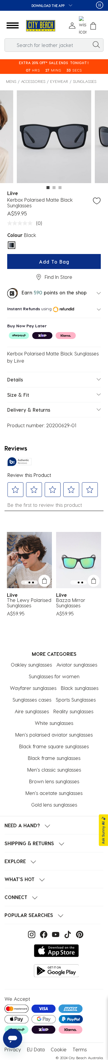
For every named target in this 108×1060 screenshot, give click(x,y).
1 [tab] (48, 187)
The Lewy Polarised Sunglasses (29, 602)
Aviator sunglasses (76, 664)
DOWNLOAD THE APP (48, 5)
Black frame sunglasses (54, 758)
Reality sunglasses (73, 711)
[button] (13, 25)
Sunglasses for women (54, 676)
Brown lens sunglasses (54, 781)
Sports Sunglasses (76, 699)
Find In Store (58, 277)
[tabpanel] (54, 137)
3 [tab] (60, 187)
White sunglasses (54, 723)
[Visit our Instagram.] (31, 933)
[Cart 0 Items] (93, 26)
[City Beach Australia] (40, 26)
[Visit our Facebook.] (43, 933)
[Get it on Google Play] (56, 970)
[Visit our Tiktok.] (67, 933)
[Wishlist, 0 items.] (82, 25)
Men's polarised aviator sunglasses (54, 734)
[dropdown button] (68, 5)
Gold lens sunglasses (54, 804)
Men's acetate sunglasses (54, 793)
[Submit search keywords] (96, 44)
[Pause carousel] (99, 5)
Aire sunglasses (32, 711)
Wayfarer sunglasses (33, 688)
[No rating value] (21, 223)
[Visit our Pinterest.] (78, 933)
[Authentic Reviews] (20, 461)
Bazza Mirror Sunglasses (70, 602)
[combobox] (54, 45)
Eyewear (59, 81)
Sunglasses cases (32, 699)
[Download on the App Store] (56, 950)
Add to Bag (54, 261)
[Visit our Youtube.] (55, 933)
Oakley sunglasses (31, 664)
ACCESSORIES (33, 81)
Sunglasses (84, 81)
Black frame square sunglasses (54, 746)
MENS (11, 81)
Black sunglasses (79, 688)
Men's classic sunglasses (54, 769)
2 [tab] (54, 187)
